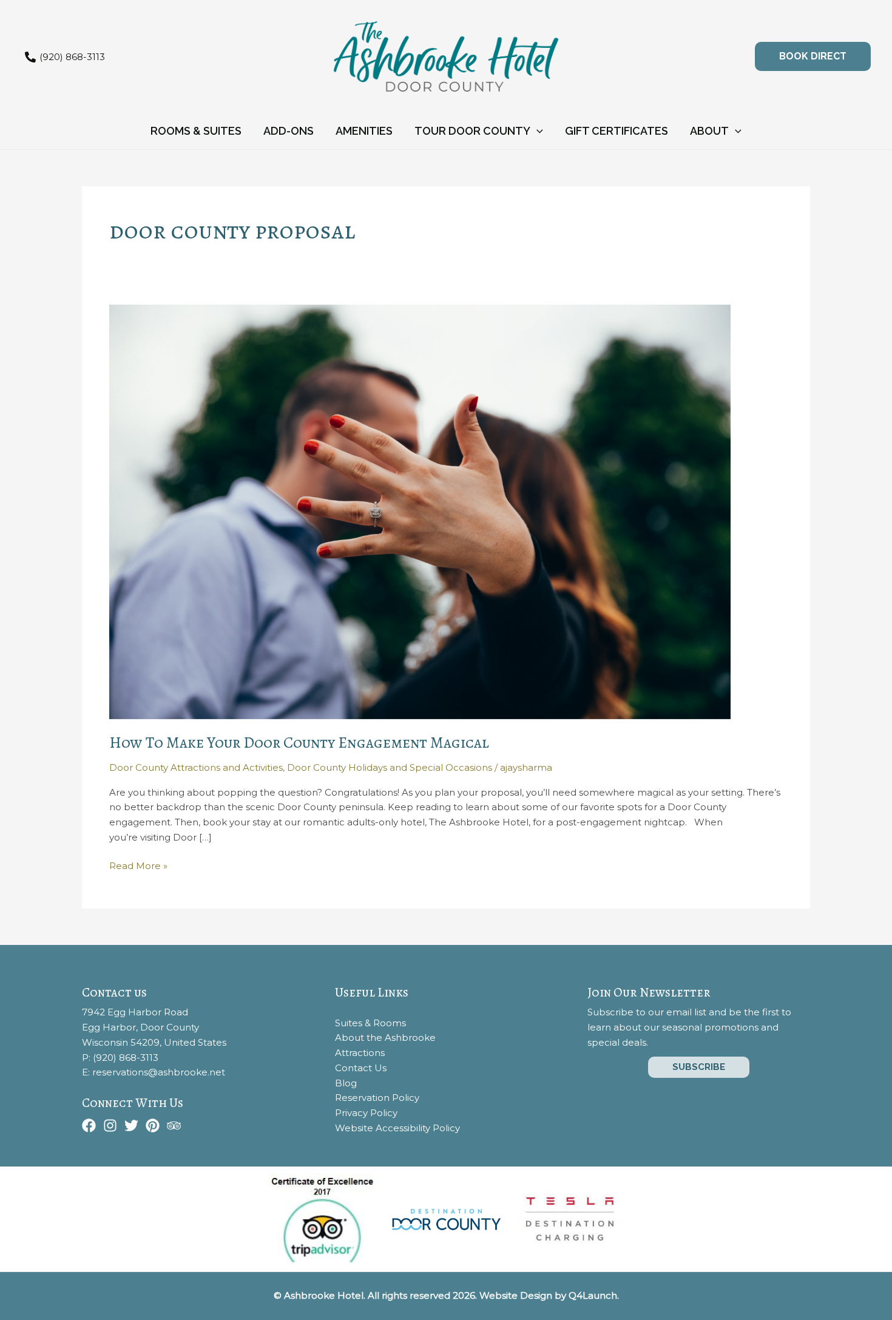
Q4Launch (593, 1295)
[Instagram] (110, 1125)
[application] (536, 131)
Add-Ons (288, 130)
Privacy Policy (366, 1113)
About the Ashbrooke (385, 1037)
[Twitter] (131, 1125)
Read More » (138, 866)
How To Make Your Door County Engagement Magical (299, 742)
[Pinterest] (153, 1125)
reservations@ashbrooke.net (158, 1072)
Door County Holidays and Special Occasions (389, 767)
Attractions (360, 1052)
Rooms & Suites (196, 130)
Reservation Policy (377, 1097)
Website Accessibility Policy (397, 1128)
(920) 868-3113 (125, 1057)
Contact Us (361, 1068)
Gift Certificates (616, 130)
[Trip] (174, 1125)
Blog (346, 1083)
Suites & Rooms (370, 1023)
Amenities (364, 130)
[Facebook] (89, 1125)
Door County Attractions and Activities (196, 767)
